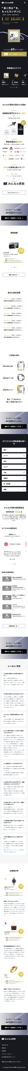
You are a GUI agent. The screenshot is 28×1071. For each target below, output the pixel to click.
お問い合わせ (5, 1045)
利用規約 (4, 1051)
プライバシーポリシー (7, 1054)
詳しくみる (16, 559)
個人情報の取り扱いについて (8, 1057)
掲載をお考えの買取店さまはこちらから (11, 1061)
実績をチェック (5, 84)
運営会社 (4, 1048)
